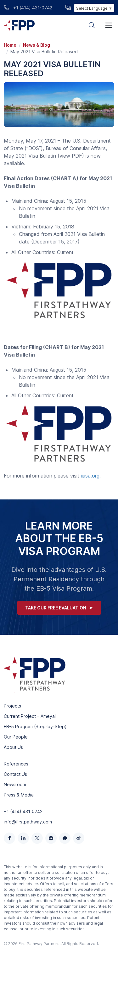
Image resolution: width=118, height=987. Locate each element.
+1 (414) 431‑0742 (23, 811)
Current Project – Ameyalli (31, 716)
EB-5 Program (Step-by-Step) (35, 726)
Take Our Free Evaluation (55, 607)
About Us (13, 747)
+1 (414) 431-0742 (32, 7)
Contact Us (15, 774)
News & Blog (36, 45)
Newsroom (15, 784)
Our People (16, 736)
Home (10, 45)
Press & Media (19, 794)
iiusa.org (90, 476)
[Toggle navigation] (109, 25)
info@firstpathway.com (28, 821)
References (16, 763)
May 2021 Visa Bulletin (30, 156)
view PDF (70, 156)
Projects (12, 705)
